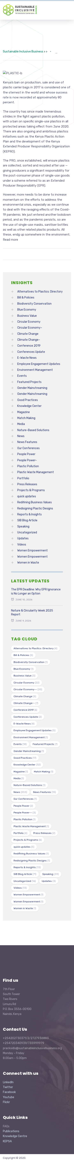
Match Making (26, 418)
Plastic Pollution (28, 466)
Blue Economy (26, 309)
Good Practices (27, 400)
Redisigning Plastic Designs (35, 508)
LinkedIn (8, 1082)
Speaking (23, 526)
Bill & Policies (25, 297)
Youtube (8, 1097)
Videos (21, 544)
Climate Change (27, 334)
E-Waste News (27, 358)
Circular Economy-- (28, 689)
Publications (11, 1131)
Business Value (27, 316)
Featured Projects (29, 382)
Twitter (8, 1087)
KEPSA (7, 1141)
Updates (23, 538)
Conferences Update (31, 352)
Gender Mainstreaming (32, 388)
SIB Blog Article (27, 520)
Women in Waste (28, 562)
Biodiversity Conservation (34, 303)
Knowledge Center (29, 406)
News (20, 436)
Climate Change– (28, 340)
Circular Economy (28, 321)
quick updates (26, 496)
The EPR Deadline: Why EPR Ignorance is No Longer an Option (36, 591)
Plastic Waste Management (35, 472)
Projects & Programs (31, 490)
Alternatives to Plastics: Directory (40, 291)
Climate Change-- (26, 703)
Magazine (23, 412)
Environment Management (35, 370)
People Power (26, 454)
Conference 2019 (28, 345)
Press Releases (27, 484)
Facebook (9, 1092)
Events (22, 376)
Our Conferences (28, 448)
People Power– (27, 460)
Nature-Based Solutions (33, 430)
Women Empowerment (32, 550)
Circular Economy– (29, 327)
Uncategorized (27, 532)
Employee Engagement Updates (38, 364)
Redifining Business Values (34, 502)
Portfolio (23, 478)
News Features (27, 442)
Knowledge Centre (15, 1136)
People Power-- (25, 812)
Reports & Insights (29, 514)
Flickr (6, 1102)
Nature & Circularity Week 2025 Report (32, 612)
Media (21, 424)
